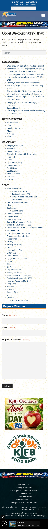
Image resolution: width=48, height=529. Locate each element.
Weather (10, 297)
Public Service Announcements (19, 275)
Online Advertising (19, 191)
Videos (10, 295)
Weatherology (39, 515)
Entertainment (13, 122)
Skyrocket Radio (31, 513)
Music (9, 131)
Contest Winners (14, 219)
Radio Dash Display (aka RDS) (19, 278)
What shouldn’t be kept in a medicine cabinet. (25, 66)
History (10, 241)
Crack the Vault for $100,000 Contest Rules (25, 227)
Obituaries (11, 264)
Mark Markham (13, 173)
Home (9, 247)
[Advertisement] (24, 24)
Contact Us (11, 208)
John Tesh (11, 157)
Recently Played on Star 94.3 (19, 281)
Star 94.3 (10, 179)
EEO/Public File (13, 230)
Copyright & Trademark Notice (20, 222)
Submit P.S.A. (18, 4)
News (9, 261)
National (10, 134)
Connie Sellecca (13, 165)
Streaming (11, 289)
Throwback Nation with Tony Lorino (22, 154)
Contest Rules (13, 216)
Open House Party (14, 162)
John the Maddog (14, 151)
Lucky (9, 159)
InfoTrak (10, 176)
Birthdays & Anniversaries (17, 202)
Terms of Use (12, 292)
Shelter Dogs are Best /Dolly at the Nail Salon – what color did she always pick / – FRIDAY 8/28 (26, 77)
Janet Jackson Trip (14, 250)
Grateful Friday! (13, 108)
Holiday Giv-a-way (14, 244)
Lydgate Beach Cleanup (17, 258)
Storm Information (20, 300)
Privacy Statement (14, 272)
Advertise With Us (14, 188)
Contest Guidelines (15, 213)
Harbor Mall (12, 239)
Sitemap (10, 286)
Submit (7, 386)
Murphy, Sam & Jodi (15, 128)
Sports (9, 136)
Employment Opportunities (18, 236)
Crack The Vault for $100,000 (19, 225)
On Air (9, 267)
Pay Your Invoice (14, 269)
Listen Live (18, 2)
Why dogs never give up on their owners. (24, 82)
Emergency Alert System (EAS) (19, 233)
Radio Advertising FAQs (21, 194)
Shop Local (31, 4)
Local (9, 125)
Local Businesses (14, 255)
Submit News (31, 2)
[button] (43, 16)
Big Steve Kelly (13, 171)
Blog (9, 205)
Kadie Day (11, 148)
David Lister (12, 168)
